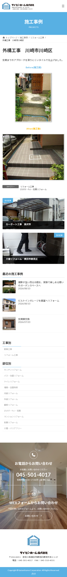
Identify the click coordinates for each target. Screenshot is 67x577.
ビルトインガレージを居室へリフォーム (38, 300)
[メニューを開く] (63, 6)
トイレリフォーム (12, 381)
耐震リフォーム (11, 422)
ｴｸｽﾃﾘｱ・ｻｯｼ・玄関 (12, 411)
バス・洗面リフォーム (14, 376)
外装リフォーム (11, 399)
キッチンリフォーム (13, 370)
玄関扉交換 (24, 319)
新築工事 (8, 349)
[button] (33, 516)
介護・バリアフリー (13, 428)
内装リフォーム (11, 393)
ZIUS (34, 573)
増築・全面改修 (11, 387)
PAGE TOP (62, 556)
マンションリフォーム (14, 416)
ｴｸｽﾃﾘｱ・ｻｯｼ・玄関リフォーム (33, 189)
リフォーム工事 (27, 186)
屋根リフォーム (11, 405)
